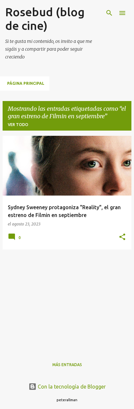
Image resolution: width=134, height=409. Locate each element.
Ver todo (18, 124)
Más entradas (67, 365)
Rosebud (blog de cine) (45, 18)
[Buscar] (109, 13)
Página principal (25, 83)
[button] (122, 237)
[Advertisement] (67, 300)
